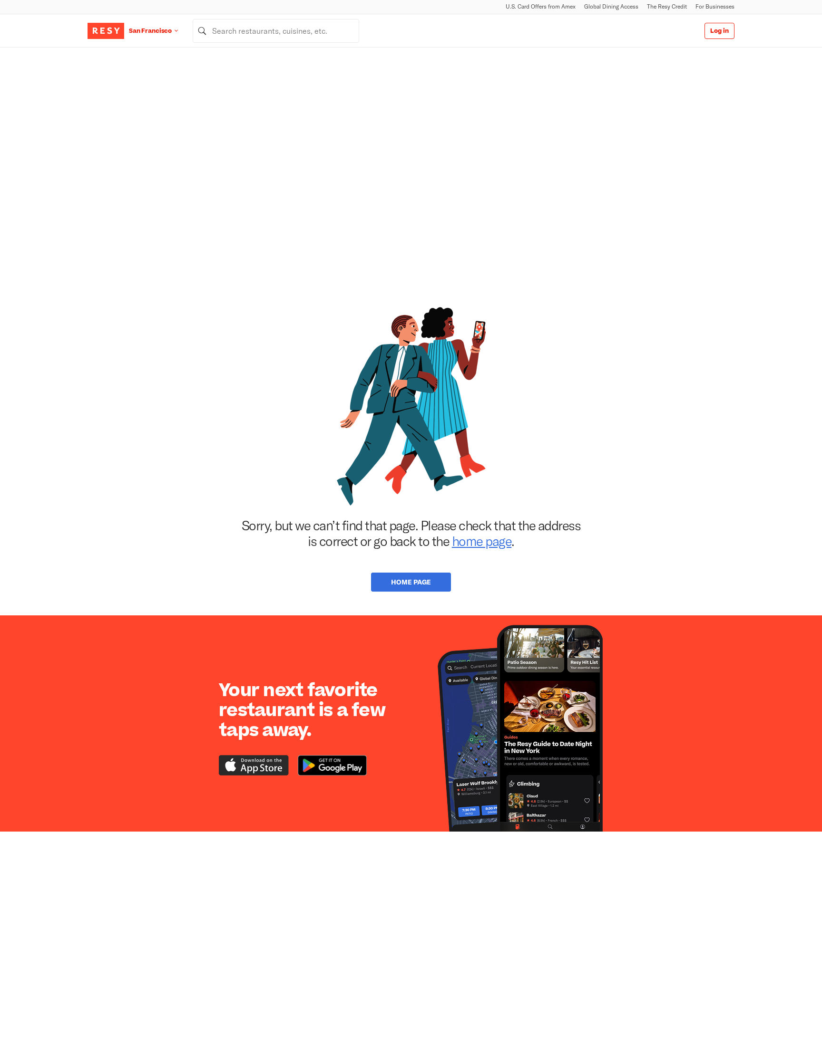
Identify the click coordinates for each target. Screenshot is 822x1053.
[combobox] (276, 31)
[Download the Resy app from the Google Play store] (332, 765)
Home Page (411, 582)
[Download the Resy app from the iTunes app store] (254, 765)
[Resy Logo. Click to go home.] (106, 31)
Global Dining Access (611, 6)
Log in (719, 31)
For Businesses (714, 6)
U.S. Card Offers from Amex (541, 6)
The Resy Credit (667, 6)
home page (482, 541)
